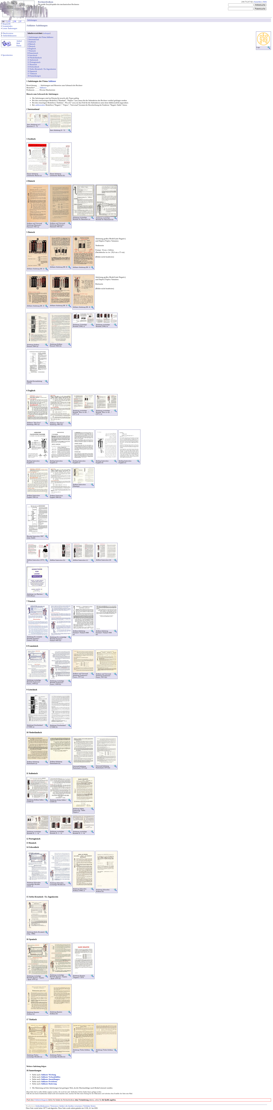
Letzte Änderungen (9, 28)
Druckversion (8, 33)
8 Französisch (33, 53)
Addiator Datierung (49, 1084)
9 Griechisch (32, 55)
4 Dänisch (31, 44)
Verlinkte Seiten (89, 1106)
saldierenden (40, 105)
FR (15, 21)
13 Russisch (32, 64)
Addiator (52, 81)
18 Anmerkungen (34, 76)
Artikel (19, 41)
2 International (33, 39)
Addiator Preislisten (49, 1081)
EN (9, 21)
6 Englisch (32, 48)
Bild (18, 43)
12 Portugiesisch (34, 62)
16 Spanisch (32, 71)
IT (20, 21)
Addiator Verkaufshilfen (50, 1077)
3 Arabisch (32, 42)
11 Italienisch (33, 60)
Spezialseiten (7, 55)
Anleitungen (32, 20)
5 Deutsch (31, 46)
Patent (18, 45)
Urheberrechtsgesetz (41, 1100)
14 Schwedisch (33, 67)
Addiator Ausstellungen (50, 1079)
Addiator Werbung (48, 1075)
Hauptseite (6, 24)
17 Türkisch (32, 74)
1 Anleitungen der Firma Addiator (40, 37)
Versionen (54, 1106)
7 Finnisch (32, 51)
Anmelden (258, 2)
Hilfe (265, 2)
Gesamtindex (7, 26)
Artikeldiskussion (9, 36)
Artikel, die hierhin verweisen (70, 1106)
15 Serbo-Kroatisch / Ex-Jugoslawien (42, 69)
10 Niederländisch (35, 58)
